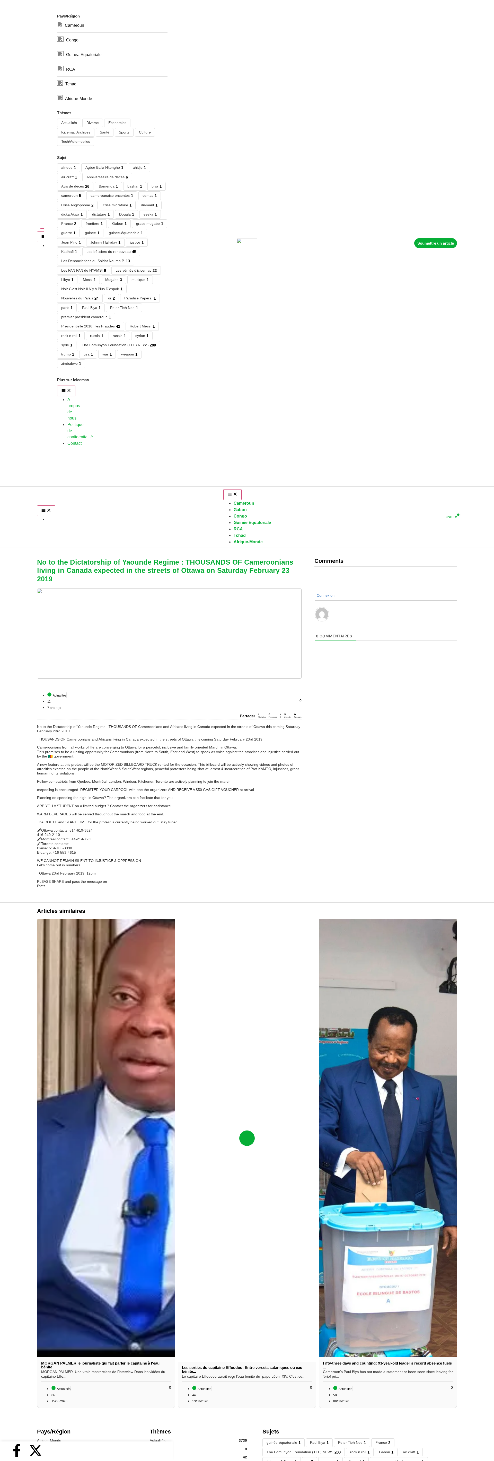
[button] (262, 716)
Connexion (325, 595)
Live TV (451, 517)
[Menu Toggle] (46, 510)
